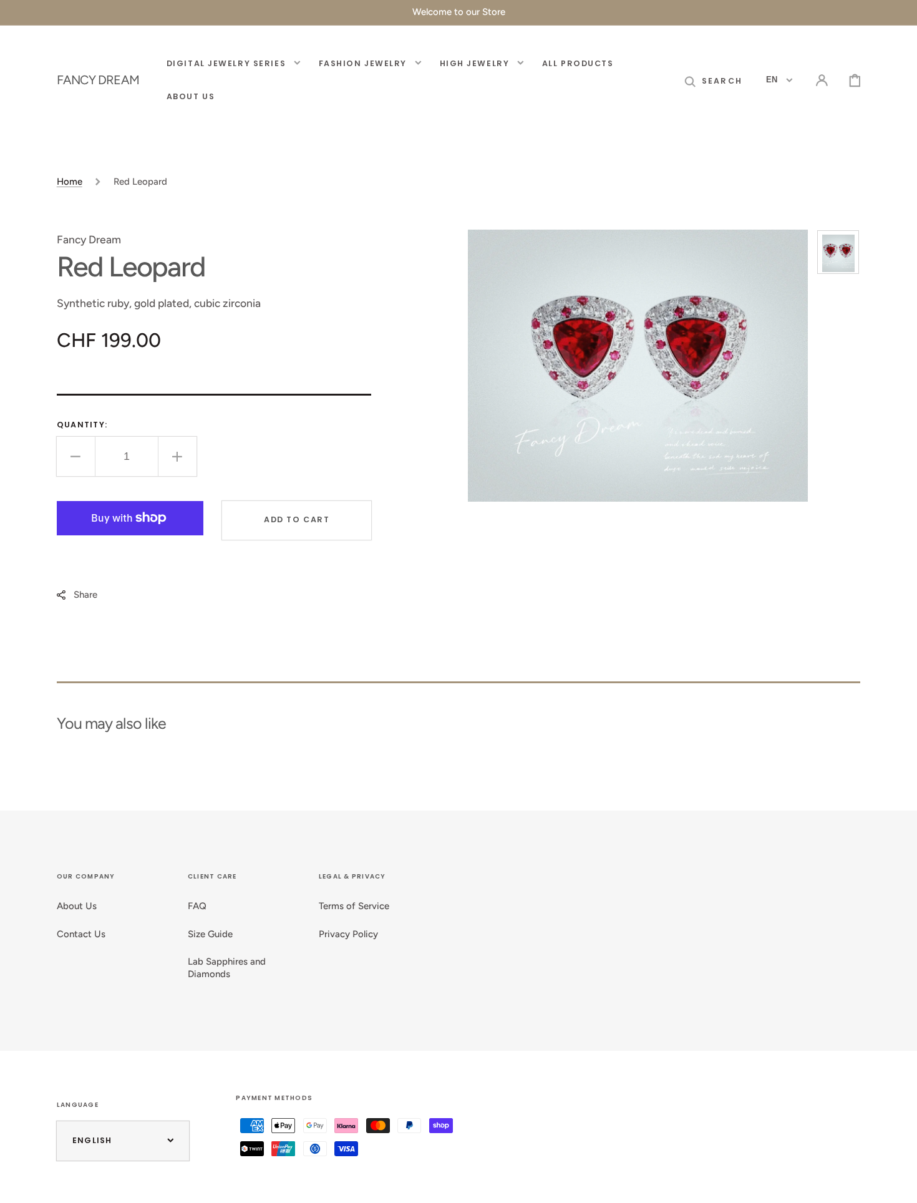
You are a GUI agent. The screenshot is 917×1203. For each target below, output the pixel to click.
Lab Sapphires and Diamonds (227, 968)
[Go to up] (897, 1183)
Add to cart (296, 519)
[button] (713, 80)
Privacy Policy (348, 934)
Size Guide (210, 934)
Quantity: (82, 424)
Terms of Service (354, 906)
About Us (77, 906)
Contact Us (81, 934)
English (92, 1140)
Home (69, 181)
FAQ (197, 906)
